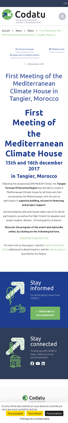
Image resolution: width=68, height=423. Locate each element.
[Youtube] (38, 363)
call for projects (57, 249)
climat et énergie (26, 49)
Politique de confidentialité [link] (35, 418)
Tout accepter (15, 413)
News (19, 30)
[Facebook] (32, 363)
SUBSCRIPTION (40, 238)
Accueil (6, 30)
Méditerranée (58, 49)
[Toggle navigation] (62, 16)
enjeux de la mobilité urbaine (26, 54)
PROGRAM (25, 238)
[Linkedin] (43, 363)
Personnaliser (54, 413)
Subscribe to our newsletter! (45, 313)
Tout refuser (35, 413)
